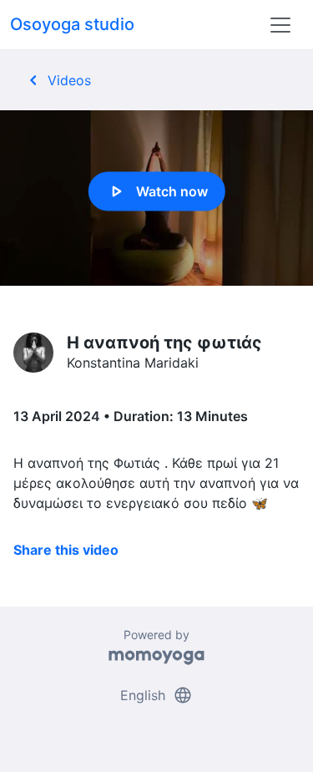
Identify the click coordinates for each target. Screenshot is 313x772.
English (156, 695)
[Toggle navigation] (280, 25)
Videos (57, 80)
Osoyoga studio (72, 24)
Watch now (157, 191)
